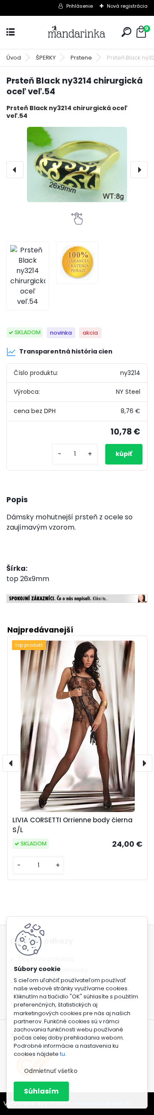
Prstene (81, 58)
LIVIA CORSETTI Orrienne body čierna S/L (72, 824)
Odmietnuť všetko (50, 1071)
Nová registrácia (127, 6)
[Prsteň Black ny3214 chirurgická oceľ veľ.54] (77, 164)
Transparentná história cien (66, 351)
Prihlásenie (79, 6)
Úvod (13, 58)
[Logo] (77, 32)
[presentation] (15, 169)
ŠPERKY (46, 58)
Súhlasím (41, 1091)
